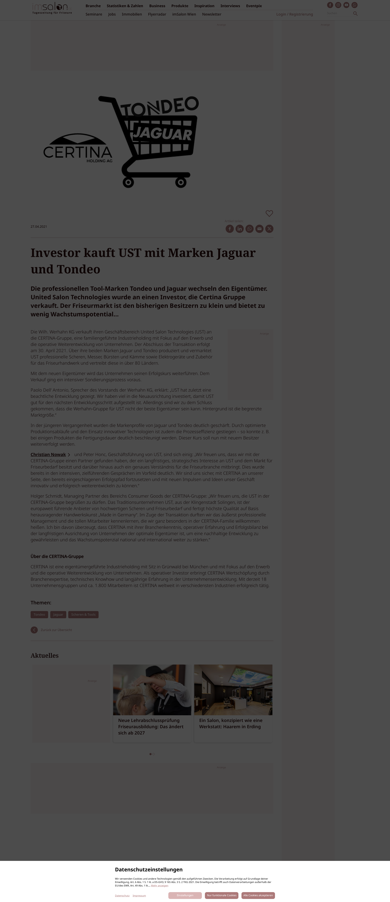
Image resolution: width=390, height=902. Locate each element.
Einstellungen (185, 895)
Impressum (139, 896)
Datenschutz (122, 896)
